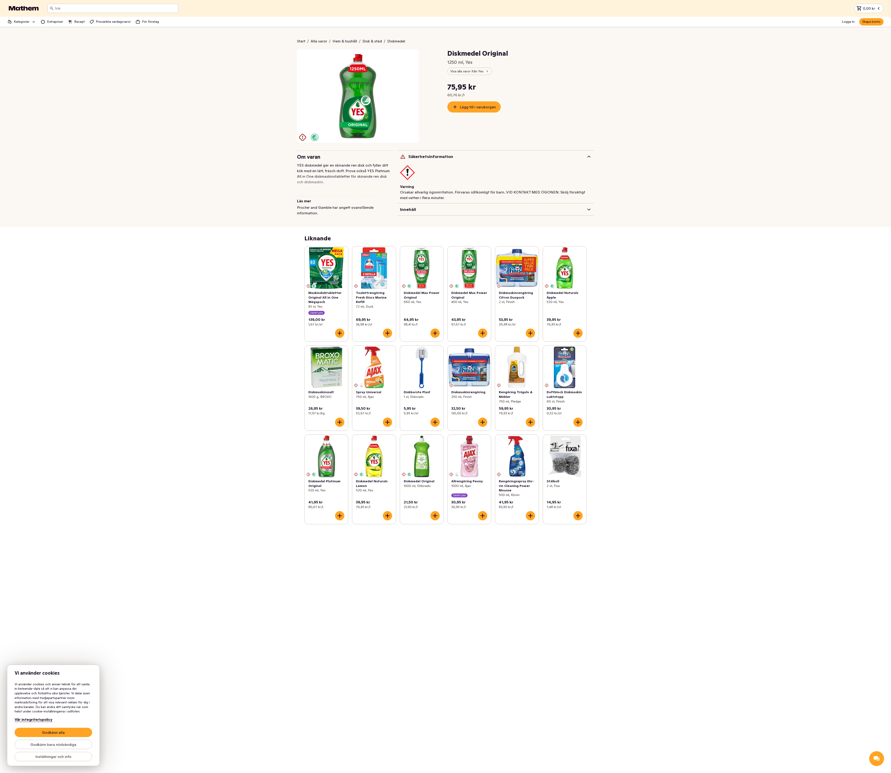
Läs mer (304, 201)
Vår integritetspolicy (33, 719)
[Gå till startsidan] (23, 8)
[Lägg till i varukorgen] (339, 333)
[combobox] (115, 8)
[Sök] (51, 8)
